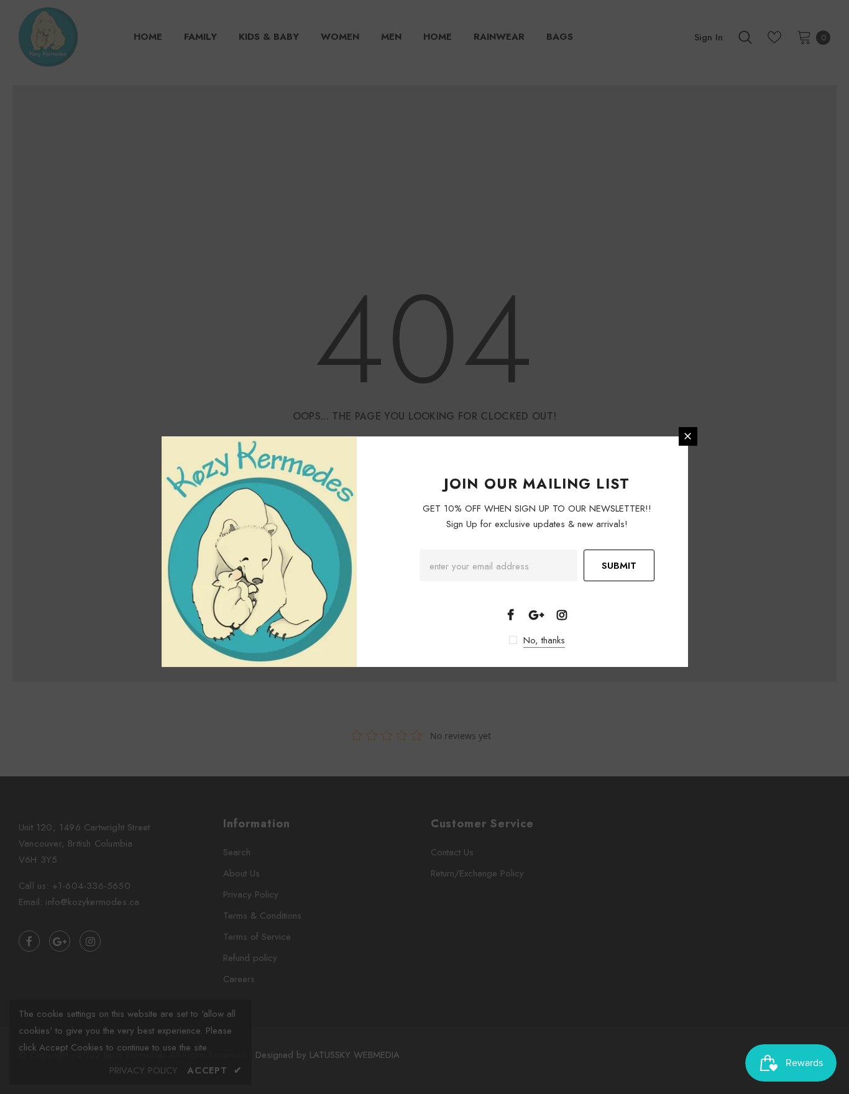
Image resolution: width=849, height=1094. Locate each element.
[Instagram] (562, 614)
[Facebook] (511, 614)
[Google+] (536, 614)
